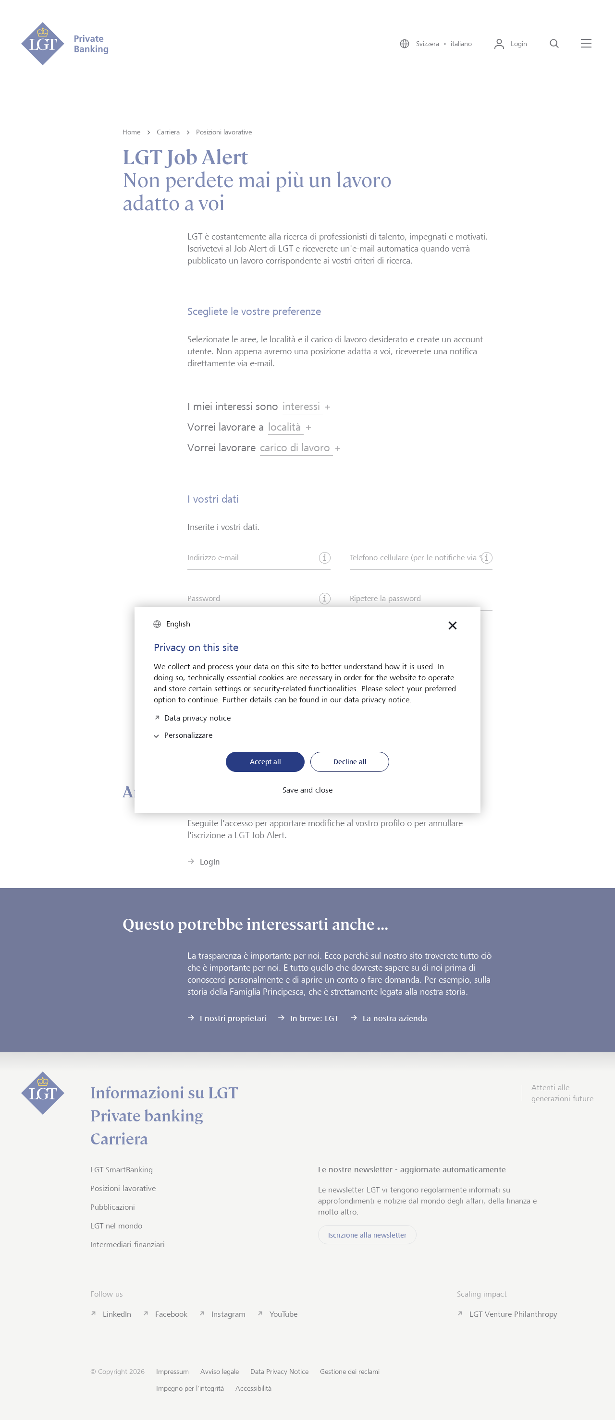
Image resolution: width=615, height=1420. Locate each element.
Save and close (307, 790)
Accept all (265, 761)
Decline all (350, 761)
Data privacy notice (197, 717)
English (178, 623)
